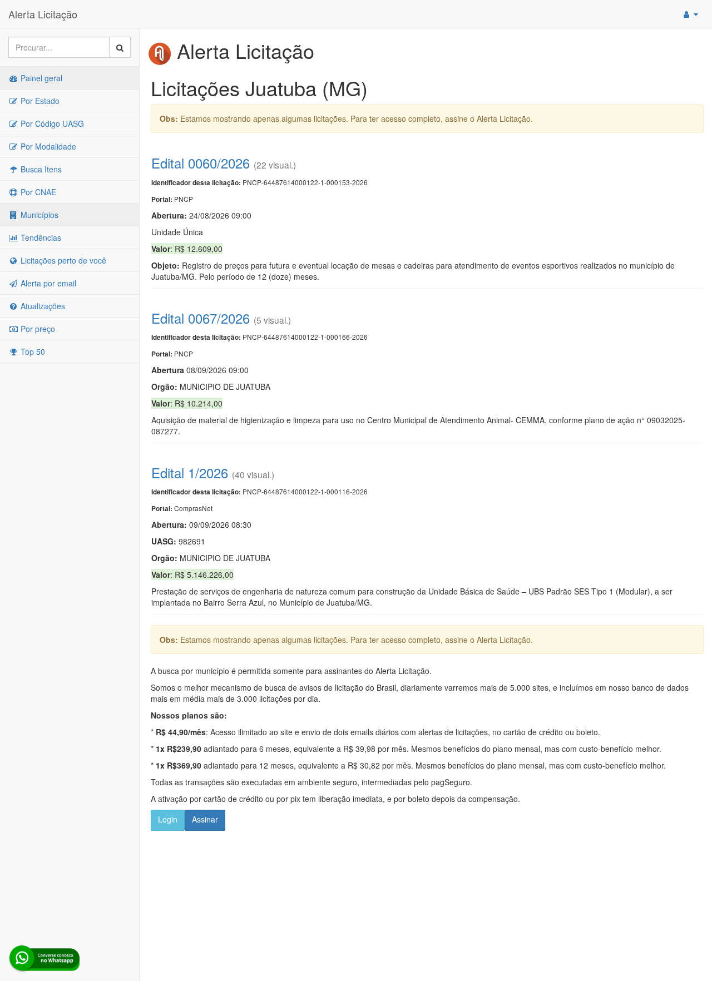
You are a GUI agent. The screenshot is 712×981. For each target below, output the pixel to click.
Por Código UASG (51, 123)
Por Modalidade (47, 146)
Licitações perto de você (62, 260)
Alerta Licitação (42, 14)
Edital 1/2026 (189, 472)
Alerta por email (47, 283)
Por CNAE (37, 191)
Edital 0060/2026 (200, 162)
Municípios (38, 214)
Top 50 (31, 351)
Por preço (36, 328)
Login (167, 819)
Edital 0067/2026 (200, 318)
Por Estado (39, 100)
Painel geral (40, 77)
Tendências (39, 237)
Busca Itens (40, 169)
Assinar (205, 819)
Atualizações (41, 305)
